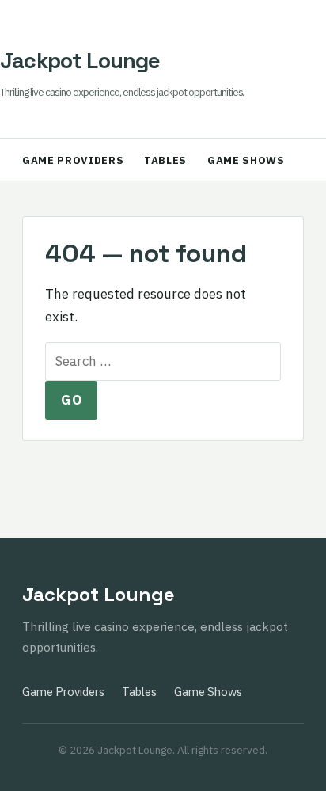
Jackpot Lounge (80, 60)
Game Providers (72, 160)
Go (71, 400)
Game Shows (246, 160)
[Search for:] (163, 361)
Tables (165, 160)
